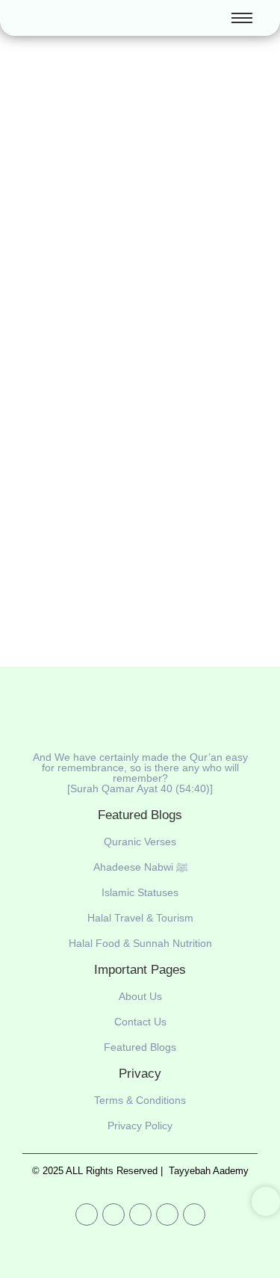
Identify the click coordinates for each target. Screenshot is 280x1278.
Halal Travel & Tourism (140, 918)
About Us (140, 996)
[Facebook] (113, 1214)
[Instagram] (194, 1214)
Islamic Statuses (140, 892)
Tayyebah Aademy (209, 1170)
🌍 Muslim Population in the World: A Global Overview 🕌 (135, 387)
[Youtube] (86, 1214)
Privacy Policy (140, 1126)
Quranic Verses (140, 842)
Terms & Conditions (140, 1100)
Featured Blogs (140, 1047)
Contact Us (140, 1022)
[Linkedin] (167, 1214)
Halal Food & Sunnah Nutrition (140, 943)
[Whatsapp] (140, 1214)
